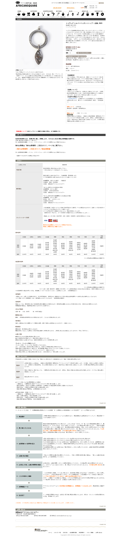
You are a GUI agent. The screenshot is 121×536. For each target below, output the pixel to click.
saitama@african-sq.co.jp (63, 515)
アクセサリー (25, 17)
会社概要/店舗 (73, 532)
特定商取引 (81, 532)
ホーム (50, 532)
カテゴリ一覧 (57, 532)
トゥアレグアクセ (34, 17)
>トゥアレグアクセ (71, 27)
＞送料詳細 (78, 106)
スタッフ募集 (90, 532)
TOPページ (18, 17)
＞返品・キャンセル (81, 113)
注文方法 (65, 532)
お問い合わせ (99, 532)
